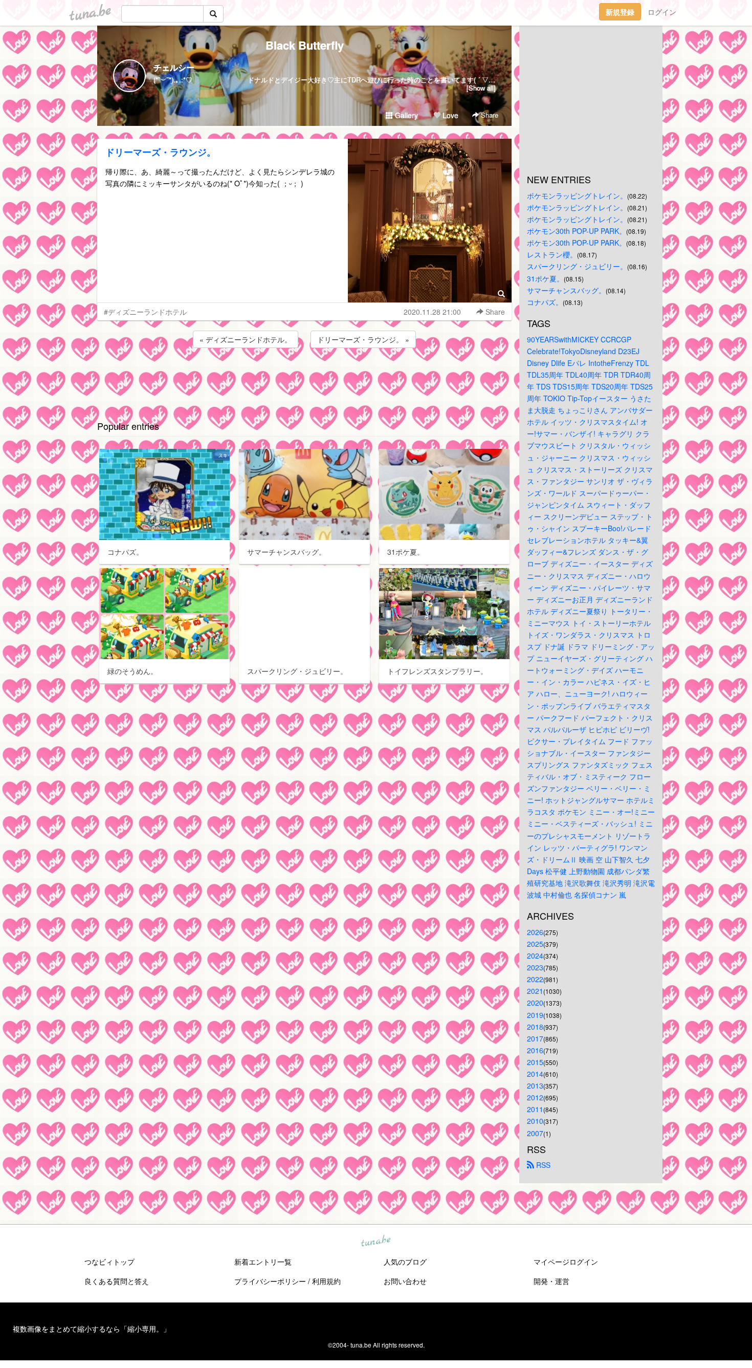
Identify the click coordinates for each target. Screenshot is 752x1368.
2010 (535, 1121)
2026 (535, 932)
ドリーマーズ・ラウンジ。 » (363, 339)
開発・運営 (551, 1281)
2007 (535, 1133)
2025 (535, 944)
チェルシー (173, 67)
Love (449, 115)
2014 (535, 1074)
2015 (535, 1062)
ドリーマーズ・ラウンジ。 (160, 152)
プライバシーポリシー (270, 1281)
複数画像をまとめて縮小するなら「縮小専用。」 (91, 1328)
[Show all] (481, 88)
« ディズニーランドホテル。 (246, 339)
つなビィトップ (109, 1261)
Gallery (405, 115)
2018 (535, 1027)
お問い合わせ (405, 1281)
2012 (535, 1097)
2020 (535, 1002)
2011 (535, 1109)
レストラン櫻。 (552, 254)
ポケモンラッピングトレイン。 (577, 195)
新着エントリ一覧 (263, 1261)
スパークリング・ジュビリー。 (577, 266)
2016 (535, 1050)
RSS (542, 1165)
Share (488, 115)
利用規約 (326, 1281)
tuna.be (375, 1241)
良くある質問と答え (116, 1281)
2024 (535, 955)
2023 (535, 967)
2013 (535, 1085)
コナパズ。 (545, 302)
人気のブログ (405, 1261)
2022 (535, 979)
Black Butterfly (305, 45)
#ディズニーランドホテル (145, 312)
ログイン (662, 12)
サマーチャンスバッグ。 (566, 290)
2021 (535, 991)
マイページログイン (566, 1261)
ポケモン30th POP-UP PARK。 (576, 231)
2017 (535, 1038)
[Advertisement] (304, 378)
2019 (535, 1015)
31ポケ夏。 (545, 278)
